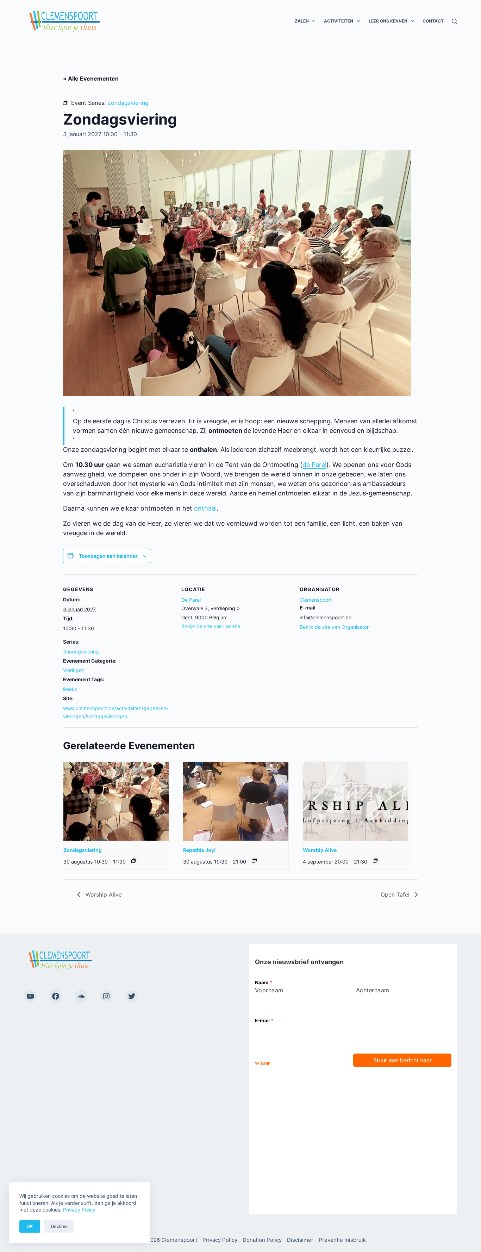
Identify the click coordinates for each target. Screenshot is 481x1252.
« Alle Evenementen (91, 78)
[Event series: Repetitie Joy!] (254, 861)
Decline (59, 1226)
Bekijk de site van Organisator (334, 627)
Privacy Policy (79, 1210)
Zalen (302, 21)
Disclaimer (300, 1240)
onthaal (205, 508)
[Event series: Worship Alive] (375, 861)
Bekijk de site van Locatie (210, 626)
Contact (433, 21)
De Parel (191, 600)
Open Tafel (396, 894)
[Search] (454, 21)
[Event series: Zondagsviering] (133, 861)
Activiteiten (338, 21)
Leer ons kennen (388, 21)
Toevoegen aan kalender (108, 556)
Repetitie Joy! (199, 850)
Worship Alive (320, 850)
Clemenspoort (316, 600)
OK (29, 1226)
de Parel (314, 464)
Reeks (70, 689)
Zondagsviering (81, 652)
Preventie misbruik (342, 1240)
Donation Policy (262, 1240)
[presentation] (116, 801)
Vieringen (74, 670)
